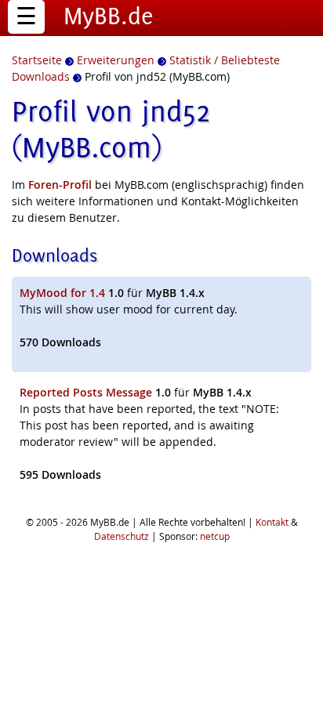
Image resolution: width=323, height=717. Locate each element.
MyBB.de (109, 16)
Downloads (55, 255)
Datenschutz (121, 536)
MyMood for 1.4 (62, 292)
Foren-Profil (60, 184)
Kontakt (272, 522)
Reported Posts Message (86, 392)
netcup (215, 536)
